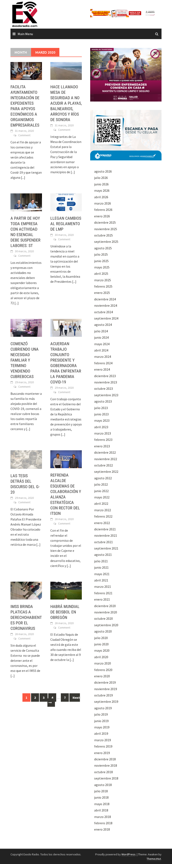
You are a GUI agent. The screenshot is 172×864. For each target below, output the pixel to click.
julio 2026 (101, 178)
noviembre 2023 (105, 382)
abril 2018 (101, 810)
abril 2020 (101, 657)
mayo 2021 (101, 574)
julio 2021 (101, 561)
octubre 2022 (103, 465)
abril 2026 (101, 197)
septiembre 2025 (106, 241)
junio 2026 (101, 184)
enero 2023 (102, 446)
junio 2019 (101, 721)
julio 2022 (101, 484)
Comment (24, 135)
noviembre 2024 (105, 305)
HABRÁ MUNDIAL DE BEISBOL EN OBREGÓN (64, 612)
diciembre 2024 (105, 299)
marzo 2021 (102, 586)
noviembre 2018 (105, 765)
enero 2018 (102, 829)
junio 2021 (101, 567)
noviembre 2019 (105, 689)
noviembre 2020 (105, 612)
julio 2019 (101, 714)
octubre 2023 (103, 388)
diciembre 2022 (105, 452)
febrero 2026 (103, 209)
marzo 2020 (102, 663)
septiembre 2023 (106, 395)
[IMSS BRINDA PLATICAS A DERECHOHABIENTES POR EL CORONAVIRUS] (26, 590)
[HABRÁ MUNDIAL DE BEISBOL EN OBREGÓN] (66, 590)
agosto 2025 (103, 248)
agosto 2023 (103, 401)
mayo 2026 (101, 190)
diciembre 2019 (105, 682)
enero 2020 (102, 676)
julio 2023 (101, 408)
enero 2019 (102, 753)
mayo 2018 (101, 804)
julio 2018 (101, 791)
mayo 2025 (101, 267)
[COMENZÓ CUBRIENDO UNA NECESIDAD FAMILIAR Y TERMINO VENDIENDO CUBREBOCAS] (26, 327)
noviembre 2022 (105, 459)
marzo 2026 (102, 203)
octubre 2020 (103, 618)
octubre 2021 (103, 542)
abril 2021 (101, 580)
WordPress (128, 854)
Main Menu (25, 34)
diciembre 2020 (105, 606)
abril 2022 (101, 503)
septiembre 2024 (106, 318)
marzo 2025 (102, 280)
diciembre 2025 (105, 222)
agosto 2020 (103, 631)
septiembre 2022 (106, 471)
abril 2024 (101, 350)
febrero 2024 (103, 363)
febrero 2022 (103, 516)
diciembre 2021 (105, 529)
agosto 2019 (103, 708)
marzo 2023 (102, 433)
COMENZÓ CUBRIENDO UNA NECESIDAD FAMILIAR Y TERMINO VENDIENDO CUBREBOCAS (24, 360)
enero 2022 (102, 523)
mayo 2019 (101, 727)
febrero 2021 (103, 593)
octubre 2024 (103, 312)
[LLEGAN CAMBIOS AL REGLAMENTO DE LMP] (66, 202)
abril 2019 (101, 733)
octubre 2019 (103, 695)
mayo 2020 (101, 650)
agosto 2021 (103, 554)
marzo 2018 (102, 817)
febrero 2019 (103, 746)
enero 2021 (102, 599)
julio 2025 (101, 254)
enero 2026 (102, 216)
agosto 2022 (103, 478)
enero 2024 (102, 369)
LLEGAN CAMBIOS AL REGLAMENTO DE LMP (65, 224)
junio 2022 (101, 491)
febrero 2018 (103, 823)
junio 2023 (101, 414)
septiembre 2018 (106, 778)
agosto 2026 (103, 171)
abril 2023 (101, 427)
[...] (23, 177)
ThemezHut (154, 859)
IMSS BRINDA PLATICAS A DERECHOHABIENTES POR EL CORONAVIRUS (26, 617)
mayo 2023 (101, 420)
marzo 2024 (102, 356)
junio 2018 (101, 797)
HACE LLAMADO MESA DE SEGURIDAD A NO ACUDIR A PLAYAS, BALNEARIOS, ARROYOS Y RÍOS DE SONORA (66, 103)
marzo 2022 (102, 510)
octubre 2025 (103, 235)
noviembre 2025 (105, 229)
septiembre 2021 (106, 548)
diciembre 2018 (105, 759)
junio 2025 (101, 261)
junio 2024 (101, 337)
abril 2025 (101, 273)
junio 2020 (101, 644)
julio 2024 (101, 331)
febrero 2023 (103, 439)
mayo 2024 (101, 344)
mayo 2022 (101, 497)
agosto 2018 (103, 785)
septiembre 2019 (106, 701)
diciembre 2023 (105, 376)
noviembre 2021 (105, 535)
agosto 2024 (103, 324)
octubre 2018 (103, 772)
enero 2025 (102, 293)
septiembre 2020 (106, 625)
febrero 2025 (103, 286)
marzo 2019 (102, 740)
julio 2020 (101, 638)
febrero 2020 (103, 670)
